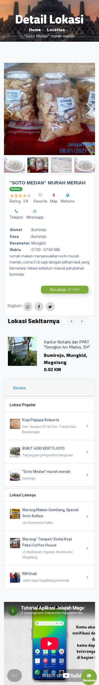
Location (56, 29)
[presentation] (71, 321)
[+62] (16, 211)
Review (19, 388)
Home (35, 29)
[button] (88, 109)
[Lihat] (49, 109)
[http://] (67, 195)
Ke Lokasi (64, 290)
